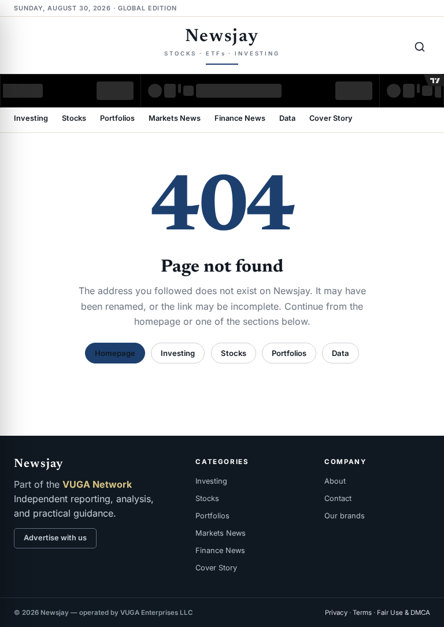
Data (287, 119)
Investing (31, 119)
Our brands (344, 515)
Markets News (175, 119)
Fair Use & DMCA (403, 613)
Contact (338, 498)
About (335, 481)
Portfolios (117, 119)
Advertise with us (55, 537)
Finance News (239, 119)
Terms (362, 613)
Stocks (74, 119)
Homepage (115, 353)
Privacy (336, 613)
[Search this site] (419, 46)
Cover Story (331, 119)
